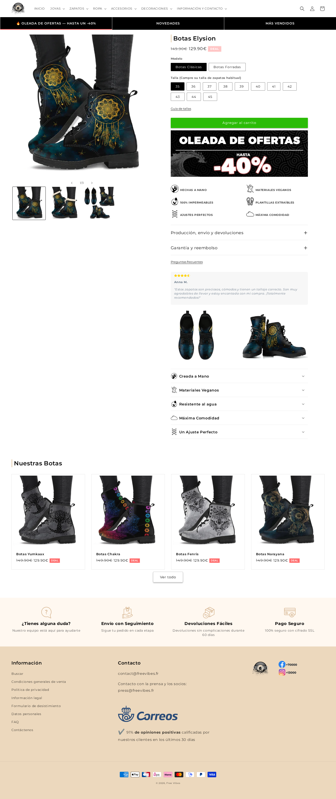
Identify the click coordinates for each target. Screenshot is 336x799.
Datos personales (26, 714)
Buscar (17, 674)
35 (178, 86)
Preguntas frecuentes (187, 262)
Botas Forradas (227, 67)
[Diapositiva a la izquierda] (72, 183)
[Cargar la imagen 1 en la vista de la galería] (29, 203)
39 (242, 86)
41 (274, 86)
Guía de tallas (181, 108)
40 (258, 86)
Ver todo (168, 577)
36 (193, 86)
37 (210, 86)
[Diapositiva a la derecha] (92, 183)
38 (225, 86)
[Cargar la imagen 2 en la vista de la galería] (64, 203)
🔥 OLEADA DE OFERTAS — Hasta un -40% (56, 23)
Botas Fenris (187, 554)
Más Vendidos (280, 23)
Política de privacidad (30, 690)
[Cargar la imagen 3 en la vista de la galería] (99, 203)
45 (210, 97)
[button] (57, 8)
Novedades (168, 23)
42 (290, 86)
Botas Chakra (108, 554)
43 (178, 97)
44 (194, 97)
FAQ (15, 722)
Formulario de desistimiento (36, 706)
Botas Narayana (270, 554)
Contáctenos (22, 730)
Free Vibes (173, 783)
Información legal (26, 698)
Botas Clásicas (189, 67)
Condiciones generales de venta (38, 682)
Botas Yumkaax (30, 554)
